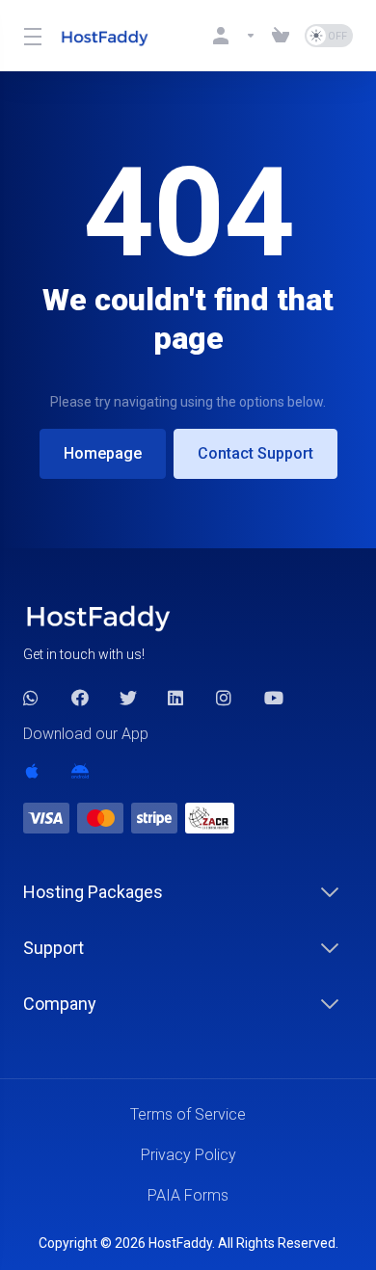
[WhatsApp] (32, 697)
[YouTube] (273, 697)
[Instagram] (225, 697)
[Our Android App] (80, 770)
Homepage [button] (103, 453)
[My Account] (234, 35)
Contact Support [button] (255, 453)
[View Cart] (280, 35)
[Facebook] (80, 697)
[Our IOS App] (32, 770)
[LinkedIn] (176, 697)
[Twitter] (128, 697)
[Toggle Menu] (29, 35)
